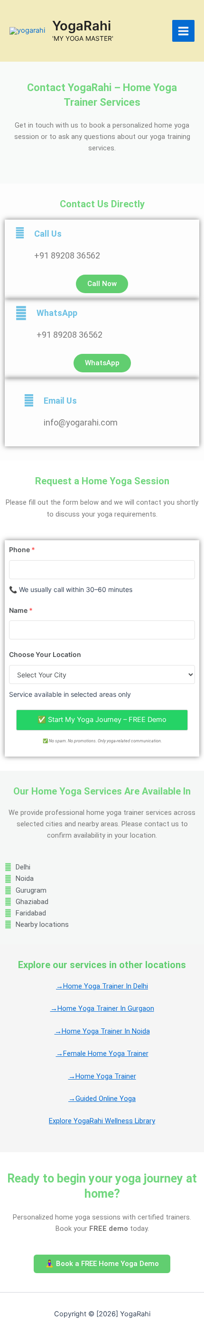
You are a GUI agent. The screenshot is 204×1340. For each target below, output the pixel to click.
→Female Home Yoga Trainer (102, 1053)
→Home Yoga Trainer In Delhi (102, 986)
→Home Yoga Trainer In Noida (102, 1031)
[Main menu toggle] (183, 31)
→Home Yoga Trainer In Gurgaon (102, 1008)
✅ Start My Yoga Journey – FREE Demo (102, 719)
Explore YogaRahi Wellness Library (102, 1121)
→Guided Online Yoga (102, 1098)
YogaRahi (81, 26)
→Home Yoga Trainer (102, 1076)
